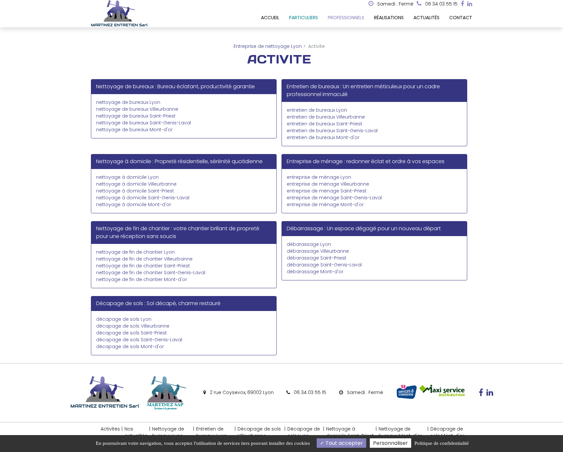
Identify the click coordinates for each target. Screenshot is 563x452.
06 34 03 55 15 (309, 392)
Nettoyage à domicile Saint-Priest (350, 432)
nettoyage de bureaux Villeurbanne (137, 109)
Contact (460, 17)
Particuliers (303, 17)
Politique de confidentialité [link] (441, 443)
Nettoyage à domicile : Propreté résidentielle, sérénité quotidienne (179, 161)
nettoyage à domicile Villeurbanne (136, 184)
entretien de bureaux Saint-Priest (324, 123)
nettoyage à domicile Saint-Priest (135, 191)
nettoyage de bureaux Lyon (128, 102)
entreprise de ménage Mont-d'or (325, 204)
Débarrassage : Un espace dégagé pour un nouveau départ (364, 228)
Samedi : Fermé (394, 4)
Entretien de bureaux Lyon (211, 432)
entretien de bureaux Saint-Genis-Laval (332, 130)
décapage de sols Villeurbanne (132, 326)
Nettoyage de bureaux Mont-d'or (400, 432)
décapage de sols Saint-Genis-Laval (139, 339)
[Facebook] (462, 4)
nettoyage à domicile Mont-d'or (133, 204)
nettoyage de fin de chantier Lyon (135, 252)
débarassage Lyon (309, 244)
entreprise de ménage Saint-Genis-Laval (334, 197)
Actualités (426, 17)
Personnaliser (390, 443)
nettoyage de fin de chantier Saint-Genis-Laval (150, 272)
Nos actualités (136, 432)
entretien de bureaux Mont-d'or (323, 137)
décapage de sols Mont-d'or (130, 346)
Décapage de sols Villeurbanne (259, 432)
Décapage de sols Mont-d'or (447, 432)
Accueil (270, 17)
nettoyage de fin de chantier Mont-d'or (141, 279)
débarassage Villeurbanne (318, 251)
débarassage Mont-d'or (315, 271)
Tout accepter (343, 443)
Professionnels (346, 17)
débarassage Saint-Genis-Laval (324, 264)
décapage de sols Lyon (124, 319)
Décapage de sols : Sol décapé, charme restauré (158, 303)
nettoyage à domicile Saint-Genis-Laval (142, 197)
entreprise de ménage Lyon (319, 177)
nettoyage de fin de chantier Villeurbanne (144, 259)
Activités (110, 429)
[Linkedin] (469, 4)
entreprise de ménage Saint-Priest (327, 191)
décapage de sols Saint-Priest (131, 333)
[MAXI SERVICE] (442, 398)
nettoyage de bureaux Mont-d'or (134, 129)
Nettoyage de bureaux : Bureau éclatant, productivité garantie (175, 86)
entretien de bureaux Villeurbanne (326, 117)
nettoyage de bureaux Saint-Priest (136, 116)
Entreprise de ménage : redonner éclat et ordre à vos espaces (365, 161)
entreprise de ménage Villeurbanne (328, 184)
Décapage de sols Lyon (303, 432)
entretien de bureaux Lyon (317, 110)
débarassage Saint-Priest (316, 258)
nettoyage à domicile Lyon (127, 177)
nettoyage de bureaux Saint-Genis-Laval (143, 123)
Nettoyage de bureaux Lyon (168, 432)
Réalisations (389, 17)
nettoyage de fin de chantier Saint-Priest (143, 265)
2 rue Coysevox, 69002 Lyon (241, 392)
